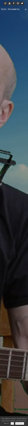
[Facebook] (13, 3)
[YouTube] (9, 3)
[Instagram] (5, 3)
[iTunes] (18, 3)
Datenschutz (19, 423)
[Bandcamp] (22, 3)
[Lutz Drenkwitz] (10, 9)
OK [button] (12, 423)
